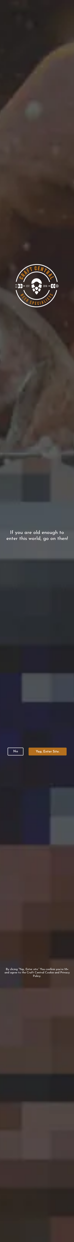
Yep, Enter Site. (47, 752)
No (15, 751)
